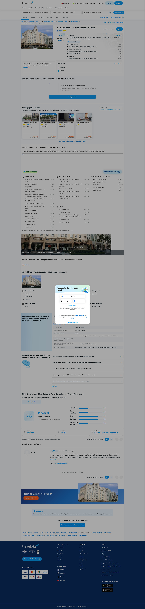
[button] (72, 305)
